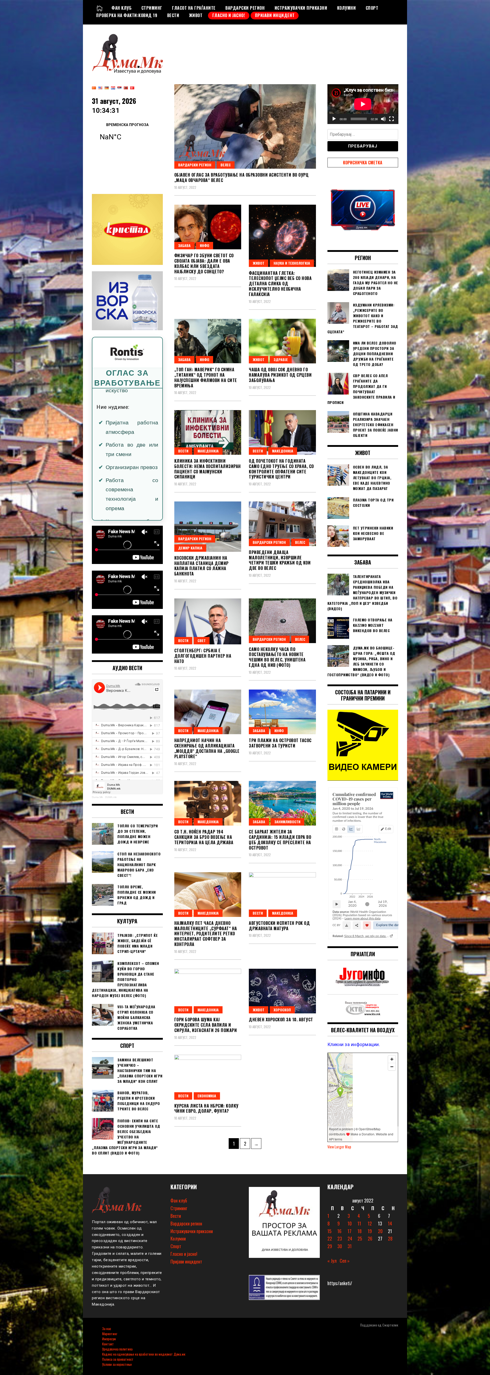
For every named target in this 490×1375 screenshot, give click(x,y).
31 (350, 1246)
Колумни (346, 8)
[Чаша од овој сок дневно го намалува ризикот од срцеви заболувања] (282, 341)
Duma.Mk (97, 797)
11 (359, 1223)
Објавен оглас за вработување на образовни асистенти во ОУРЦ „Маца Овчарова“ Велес (241, 177)
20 (380, 1231)
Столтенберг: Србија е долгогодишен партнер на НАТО (202, 655)
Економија (207, 1095)
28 (390, 1238)
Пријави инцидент (275, 15)
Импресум (109, 1338)
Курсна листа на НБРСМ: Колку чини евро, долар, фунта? (206, 1108)
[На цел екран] (391, 118)
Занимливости (287, 821)
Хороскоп (282, 1009)
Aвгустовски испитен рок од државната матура (279, 925)
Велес (225, 164)
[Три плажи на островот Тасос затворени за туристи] (282, 712)
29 (329, 1246)
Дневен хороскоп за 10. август (281, 1019)
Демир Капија (190, 547)
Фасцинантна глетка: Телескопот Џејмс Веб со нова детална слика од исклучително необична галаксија (280, 283)
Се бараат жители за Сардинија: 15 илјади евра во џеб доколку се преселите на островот (280, 840)
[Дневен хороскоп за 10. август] (282, 991)
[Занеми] (383, 118)
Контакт (108, 1343)
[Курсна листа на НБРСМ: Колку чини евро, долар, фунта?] (207, 1077)
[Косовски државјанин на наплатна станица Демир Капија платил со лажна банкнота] (207, 526)
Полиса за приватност (117, 1359)
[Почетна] (99, 8)
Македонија (208, 450)
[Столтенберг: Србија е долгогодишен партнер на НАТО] (207, 621)
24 (350, 1238)
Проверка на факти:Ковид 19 (126, 15)
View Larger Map (339, 1146)
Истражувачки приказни (301, 8)
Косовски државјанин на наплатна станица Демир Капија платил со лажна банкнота (201, 566)
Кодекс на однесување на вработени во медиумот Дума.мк (143, 1354)
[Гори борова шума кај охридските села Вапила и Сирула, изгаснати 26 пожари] (207, 991)
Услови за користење (117, 1364)
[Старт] (334, 118)
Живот (196, 15)
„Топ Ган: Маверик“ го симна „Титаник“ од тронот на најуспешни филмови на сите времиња (205, 377)
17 (349, 1231)
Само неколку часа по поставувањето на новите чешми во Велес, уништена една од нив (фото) (277, 657)
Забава (184, 245)
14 (390, 1223)
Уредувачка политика (117, 1349)
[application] (362, 104)
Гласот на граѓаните (194, 8)
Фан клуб (121, 8)
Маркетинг (109, 1333)
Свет (202, 640)
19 (370, 1231)
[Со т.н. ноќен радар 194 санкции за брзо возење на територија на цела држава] (207, 803)
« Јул (332, 1260)
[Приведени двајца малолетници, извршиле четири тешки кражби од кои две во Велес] (282, 523)
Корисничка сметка (362, 162)
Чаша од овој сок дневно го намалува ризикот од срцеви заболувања (280, 374)
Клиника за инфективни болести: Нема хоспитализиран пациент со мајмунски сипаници (207, 469)
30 (339, 1246)
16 (339, 1231)
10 (350, 1223)
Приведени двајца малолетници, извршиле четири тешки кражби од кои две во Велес (280, 560)
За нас (106, 1328)
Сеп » (345, 1260)
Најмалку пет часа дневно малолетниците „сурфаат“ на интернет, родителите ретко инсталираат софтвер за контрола (205, 933)
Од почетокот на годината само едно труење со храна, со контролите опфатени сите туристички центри (281, 469)
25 (360, 1238)
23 (339, 1238)
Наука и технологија (292, 263)
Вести (173, 15)
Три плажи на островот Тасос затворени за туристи (280, 743)
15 (329, 1231)
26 (370, 1238)
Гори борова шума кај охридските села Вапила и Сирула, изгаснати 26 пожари (205, 1024)
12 (370, 1223)
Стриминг (151, 8)
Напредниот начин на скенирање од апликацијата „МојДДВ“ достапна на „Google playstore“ (207, 748)
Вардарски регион (245, 8)
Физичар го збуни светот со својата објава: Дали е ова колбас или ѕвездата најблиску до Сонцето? (204, 263)
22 (329, 1238)
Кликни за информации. (353, 1044)
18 (360, 1231)
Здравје (281, 359)
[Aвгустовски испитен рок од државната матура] (282, 894)
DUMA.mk (111, 797)
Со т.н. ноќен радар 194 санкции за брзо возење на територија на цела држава (204, 837)
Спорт (372, 8)
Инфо (204, 245)
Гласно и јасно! (228, 15)
